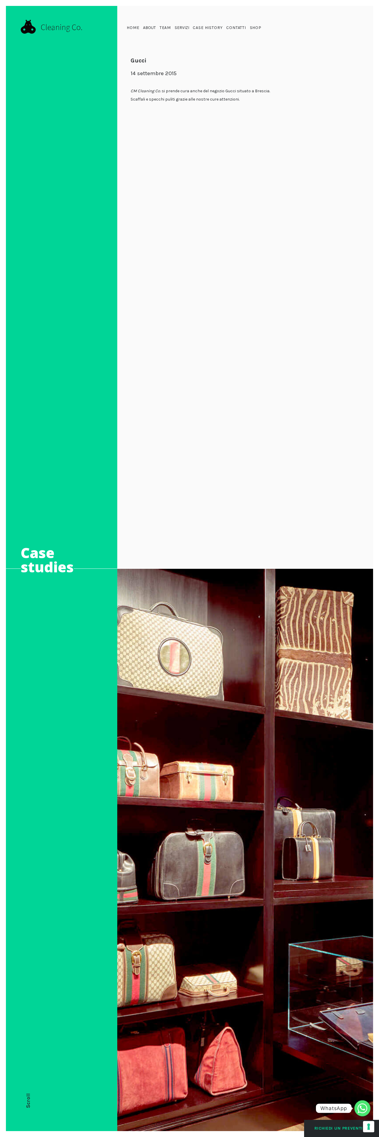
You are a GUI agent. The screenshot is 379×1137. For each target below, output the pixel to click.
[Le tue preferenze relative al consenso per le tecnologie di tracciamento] (368, 1126)
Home (133, 27)
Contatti (236, 27)
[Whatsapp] (362, 1108)
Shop (255, 27)
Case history (207, 27)
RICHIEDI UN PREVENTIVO (341, 1128)
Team (165, 27)
